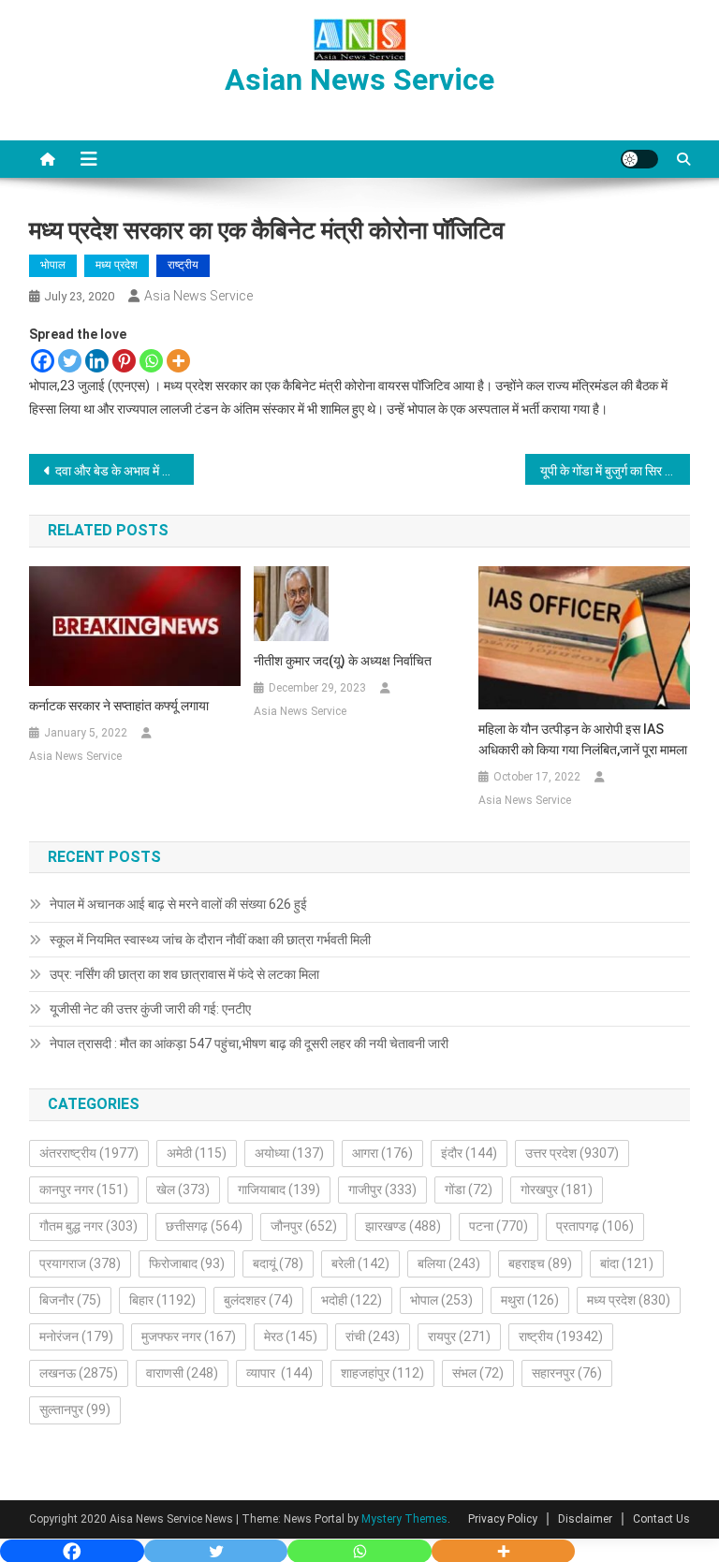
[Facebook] (42, 360)
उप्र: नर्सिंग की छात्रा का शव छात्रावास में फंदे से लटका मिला (184, 974)
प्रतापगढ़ (595, 1226)
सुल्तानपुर (74, 1409)
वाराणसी (182, 1372)
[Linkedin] (97, 360)
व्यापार (279, 1372)
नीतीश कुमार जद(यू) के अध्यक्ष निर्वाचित (343, 660)
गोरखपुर (557, 1189)
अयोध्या (289, 1153)
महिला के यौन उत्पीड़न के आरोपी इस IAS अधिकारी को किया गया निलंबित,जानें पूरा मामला (582, 739)
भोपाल (53, 264)
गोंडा (468, 1189)
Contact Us (661, 1519)
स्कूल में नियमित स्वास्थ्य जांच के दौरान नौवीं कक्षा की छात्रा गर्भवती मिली (210, 939)
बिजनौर (70, 1299)
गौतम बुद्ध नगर (88, 1226)
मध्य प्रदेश (116, 264)
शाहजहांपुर (382, 1372)
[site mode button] (639, 159)
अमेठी (197, 1153)
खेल (183, 1189)
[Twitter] (69, 360)
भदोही (351, 1299)
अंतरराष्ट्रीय (89, 1153)
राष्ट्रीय (183, 264)
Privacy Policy (502, 1519)
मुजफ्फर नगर (188, 1336)
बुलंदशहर (258, 1299)
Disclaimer (585, 1519)
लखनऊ (78, 1372)
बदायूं (278, 1263)
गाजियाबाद (279, 1189)
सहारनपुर (567, 1372)
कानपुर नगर (83, 1189)
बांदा (626, 1263)
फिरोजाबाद (187, 1263)
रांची (372, 1336)
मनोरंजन (76, 1336)
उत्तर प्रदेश (572, 1153)
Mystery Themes (404, 1519)
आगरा (382, 1153)
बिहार (162, 1299)
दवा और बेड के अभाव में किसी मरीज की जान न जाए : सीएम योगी (125, 470)
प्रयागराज (80, 1263)
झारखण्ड (403, 1226)
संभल (478, 1372)
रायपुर (459, 1336)
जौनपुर (304, 1226)
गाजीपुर (382, 1189)
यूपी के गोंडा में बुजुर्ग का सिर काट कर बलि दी (615, 470)
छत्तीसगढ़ (204, 1226)
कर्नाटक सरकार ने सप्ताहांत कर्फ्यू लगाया (119, 705)
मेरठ (290, 1336)
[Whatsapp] (151, 360)
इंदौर (469, 1153)
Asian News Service (359, 79)
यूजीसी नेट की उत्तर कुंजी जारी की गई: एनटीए (150, 1008)
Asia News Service (198, 295)
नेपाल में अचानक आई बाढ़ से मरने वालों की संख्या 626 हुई (178, 904)
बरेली (360, 1263)
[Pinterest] (124, 360)
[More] (178, 360)
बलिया (449, 1263)
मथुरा (530, 1299)
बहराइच (540, 1263)
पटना (498, 1226)
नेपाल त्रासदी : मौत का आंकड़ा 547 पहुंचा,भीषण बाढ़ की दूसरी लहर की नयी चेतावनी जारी (249, 1043)
